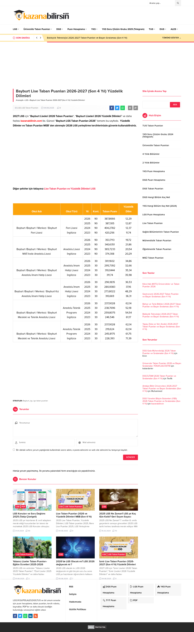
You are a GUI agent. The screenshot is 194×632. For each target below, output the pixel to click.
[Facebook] (15, 616)
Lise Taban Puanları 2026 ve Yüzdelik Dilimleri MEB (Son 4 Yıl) (74, 515)
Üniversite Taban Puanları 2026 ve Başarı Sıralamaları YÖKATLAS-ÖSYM (161, 364)
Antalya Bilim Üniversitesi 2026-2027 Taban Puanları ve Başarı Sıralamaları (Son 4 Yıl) (161, 388)
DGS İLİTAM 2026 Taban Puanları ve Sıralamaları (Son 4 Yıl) (159, 377)
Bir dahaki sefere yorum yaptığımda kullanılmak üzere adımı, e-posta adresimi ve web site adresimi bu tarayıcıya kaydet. (71, 450)
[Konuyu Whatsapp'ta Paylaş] (122, 108)
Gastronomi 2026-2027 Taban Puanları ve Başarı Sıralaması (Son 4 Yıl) (160, 295)
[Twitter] (20, 616)
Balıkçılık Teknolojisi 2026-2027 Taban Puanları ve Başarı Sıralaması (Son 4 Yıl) (87, 37)
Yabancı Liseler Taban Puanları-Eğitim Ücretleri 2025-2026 (30, 563)
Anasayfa (19, 100)
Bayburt (26, 401)
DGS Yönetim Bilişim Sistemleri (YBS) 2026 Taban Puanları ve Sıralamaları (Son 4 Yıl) (161, 401)
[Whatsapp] (25, 616)
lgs (31, 401)
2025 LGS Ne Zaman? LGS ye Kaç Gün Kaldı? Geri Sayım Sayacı (117, 515)
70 (116, 531)
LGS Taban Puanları (29, 108)
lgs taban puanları (40, 401)
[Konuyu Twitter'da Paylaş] (117, 108)
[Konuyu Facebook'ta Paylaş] (111, 108)
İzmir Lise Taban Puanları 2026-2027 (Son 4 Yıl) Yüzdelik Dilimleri (117, 563)
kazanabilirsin (157, 403)
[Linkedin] (30, 616)
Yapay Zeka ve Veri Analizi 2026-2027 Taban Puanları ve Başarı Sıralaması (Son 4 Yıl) (161, 326)
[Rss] (35, 616)
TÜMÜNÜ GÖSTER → (171, 38)
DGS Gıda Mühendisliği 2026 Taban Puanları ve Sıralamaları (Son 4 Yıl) (159, 352)
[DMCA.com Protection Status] (97, 627)
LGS (26, 100)
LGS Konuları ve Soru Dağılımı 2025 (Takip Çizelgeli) (29, 515)
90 (29, 531)
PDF (23, 506)
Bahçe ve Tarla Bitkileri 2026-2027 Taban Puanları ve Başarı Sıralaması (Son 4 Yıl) (161, 305)
